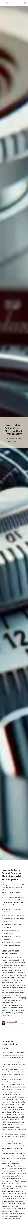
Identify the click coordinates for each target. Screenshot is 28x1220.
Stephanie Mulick (12, 1022)
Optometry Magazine (15, 439)
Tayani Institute (19, 1024)
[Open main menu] (25, 3)
